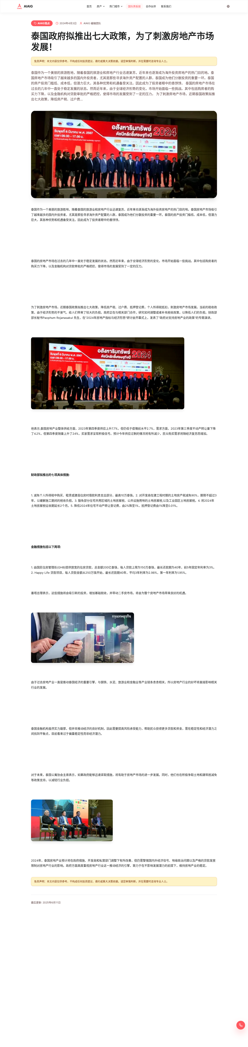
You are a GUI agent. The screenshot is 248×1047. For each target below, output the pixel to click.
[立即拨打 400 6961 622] (240, 1025)
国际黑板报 (134, 6)
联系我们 (166, 6)
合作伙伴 (151, 6)
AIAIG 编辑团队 (92, 23)
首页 (89, 6)
